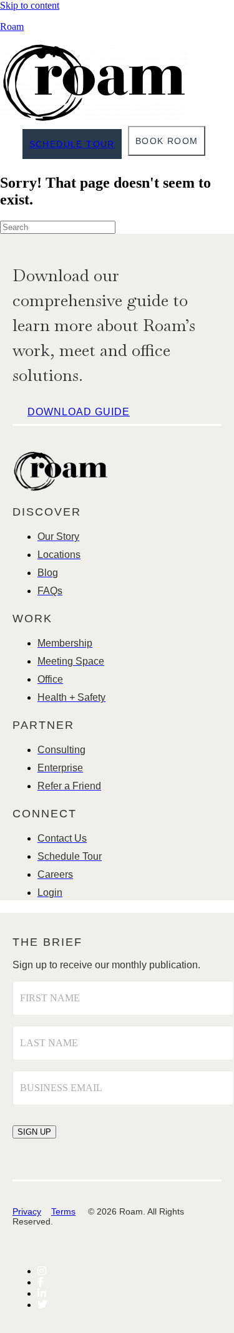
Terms (63, 1211)
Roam (12, 26)
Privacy (26, 1211)
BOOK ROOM (166, 141)
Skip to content (29, 5)
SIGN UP (34, 1132)
